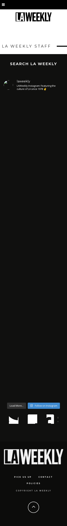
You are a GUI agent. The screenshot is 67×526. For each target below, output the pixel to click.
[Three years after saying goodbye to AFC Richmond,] (33, 274)
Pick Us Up (23, 477)
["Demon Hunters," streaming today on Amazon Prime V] (33, 359)
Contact (45, 477)
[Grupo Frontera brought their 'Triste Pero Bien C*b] (33, 201)
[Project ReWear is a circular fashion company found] (33, 133)
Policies (34, 483)
